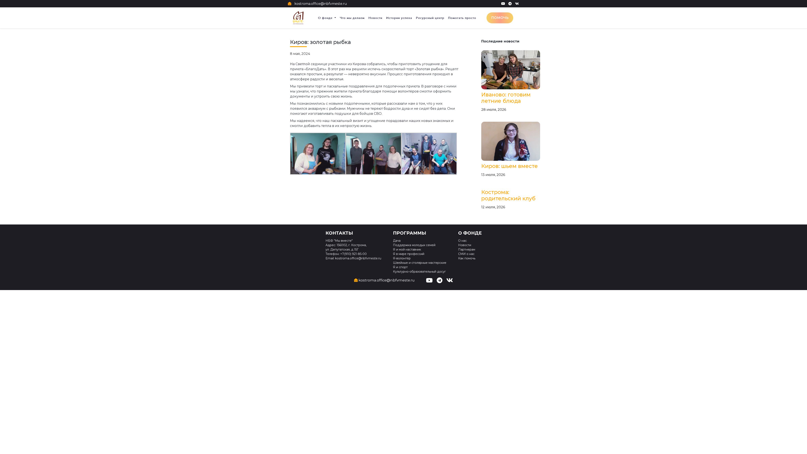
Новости (375, 18)
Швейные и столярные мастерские (419, 263)
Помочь (500, 18)
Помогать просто (462, 18)
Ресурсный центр (430, 18)
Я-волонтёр (402, 258)
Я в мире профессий (408, 254)
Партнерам (466, 249)
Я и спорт (400, 267)
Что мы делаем (352, 18)
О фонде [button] (326, 18)
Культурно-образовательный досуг (419, 271)
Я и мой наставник (407, 249)
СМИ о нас (466, 254)
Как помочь (466, 258)
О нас (462, 241)
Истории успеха (399, 18)
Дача (397, 241)
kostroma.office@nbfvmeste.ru (320, 4)
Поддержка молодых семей (414, 245)
